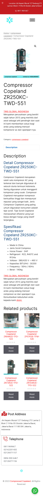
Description (11, 147)
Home (6, 33)
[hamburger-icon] (32, 20)
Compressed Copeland (20, 481)
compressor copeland (20, 139)
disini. (19, 300)
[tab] (21, 147)
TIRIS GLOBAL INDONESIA (16, 111)
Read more (11, 349)
